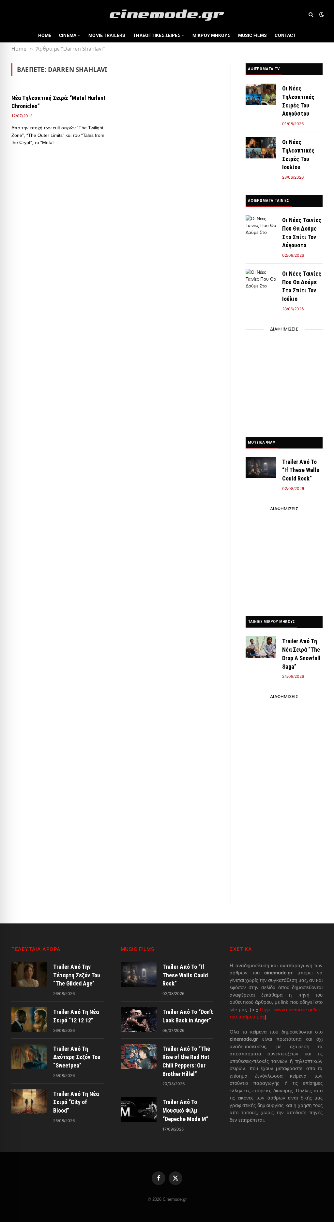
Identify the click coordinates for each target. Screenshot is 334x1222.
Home (45, 35)
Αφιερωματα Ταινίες (268, 200)
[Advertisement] (284, 381)
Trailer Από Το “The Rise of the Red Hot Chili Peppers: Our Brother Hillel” (186, 1061)
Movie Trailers (106, 35)
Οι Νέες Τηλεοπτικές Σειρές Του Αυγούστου (298, 101)
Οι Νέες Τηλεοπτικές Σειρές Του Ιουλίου (298, 154)
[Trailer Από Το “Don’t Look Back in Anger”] (139, 1019)
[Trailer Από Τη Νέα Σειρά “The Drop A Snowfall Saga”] (261, 647)
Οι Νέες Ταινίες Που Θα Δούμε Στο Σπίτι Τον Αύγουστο (301, 233)
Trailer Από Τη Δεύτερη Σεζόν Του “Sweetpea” (76, 1057)
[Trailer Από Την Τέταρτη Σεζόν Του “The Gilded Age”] (29, 974)
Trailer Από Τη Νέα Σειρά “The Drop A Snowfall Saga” (301, 654)
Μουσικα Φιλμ (262, 442)
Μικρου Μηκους (211, 35)
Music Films (252, 35)
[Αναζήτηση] (311, 14)
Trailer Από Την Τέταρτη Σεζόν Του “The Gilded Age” (76, 975)
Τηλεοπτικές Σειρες (156, 35)
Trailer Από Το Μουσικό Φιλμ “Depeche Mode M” (185, 1110)
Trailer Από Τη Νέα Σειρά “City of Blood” (76, 1102)
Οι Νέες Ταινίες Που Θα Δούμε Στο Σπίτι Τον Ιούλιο (301, 286)
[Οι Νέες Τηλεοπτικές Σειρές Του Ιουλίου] (261, 147)
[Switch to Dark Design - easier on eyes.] (321, 14)
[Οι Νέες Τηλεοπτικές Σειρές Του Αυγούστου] (261, 94)
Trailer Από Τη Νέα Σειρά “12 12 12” (76, 1016)
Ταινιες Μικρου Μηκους (271, 621)
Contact (285, 35)
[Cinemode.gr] (167, 14)
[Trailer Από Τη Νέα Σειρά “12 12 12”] (29, 1019)
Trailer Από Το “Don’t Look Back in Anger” (187, 1016)
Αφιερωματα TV (264, 68)
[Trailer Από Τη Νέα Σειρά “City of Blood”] (29, 1101)
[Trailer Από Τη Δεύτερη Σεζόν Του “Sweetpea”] (29, 1056)
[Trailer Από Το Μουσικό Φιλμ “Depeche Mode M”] (139, 1109)
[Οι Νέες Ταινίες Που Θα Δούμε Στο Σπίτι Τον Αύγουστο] (261, 225)
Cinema (67, 35)
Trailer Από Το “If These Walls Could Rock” (300, 470)
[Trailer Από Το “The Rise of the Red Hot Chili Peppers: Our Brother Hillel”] (139, 1056)
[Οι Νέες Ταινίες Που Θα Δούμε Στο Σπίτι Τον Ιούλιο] (261, 279)
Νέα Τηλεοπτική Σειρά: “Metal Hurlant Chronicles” (58, 101)
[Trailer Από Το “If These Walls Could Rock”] (261, 467)
